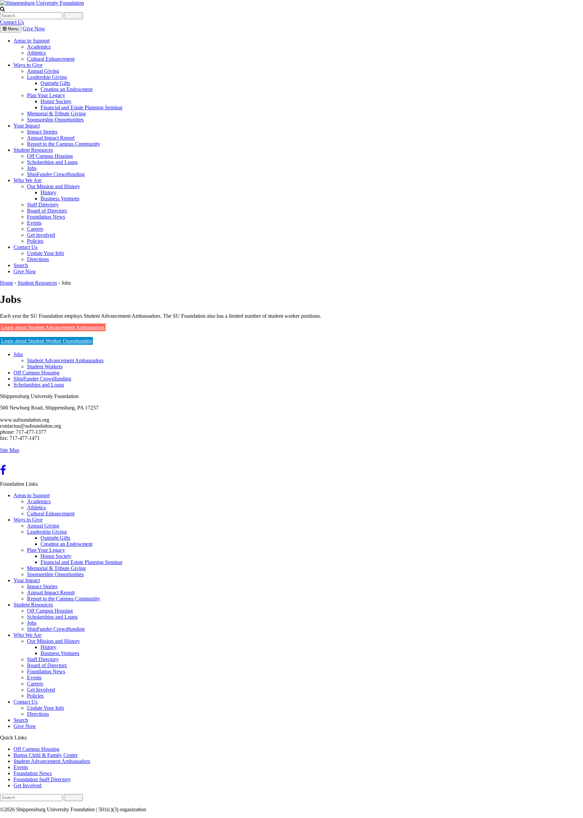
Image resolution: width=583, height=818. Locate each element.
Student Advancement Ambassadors (65, 360)
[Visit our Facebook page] (3, 472)
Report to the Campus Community (63, 144)
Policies (35, 241)
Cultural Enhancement (51, 59)
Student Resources (33, 150)
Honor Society (56, 101)
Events (34, 223)
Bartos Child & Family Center (45, 755)
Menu (12, 28)
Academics (39, 47)
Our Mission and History (53, 186)
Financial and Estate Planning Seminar (81, 107)
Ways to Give (28, 65)
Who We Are (27, 180)
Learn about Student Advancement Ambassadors (53, 327)
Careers (35, 229)
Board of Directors (47, 211)
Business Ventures (59, 198)
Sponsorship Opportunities (55, 119)
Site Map (9, 450)
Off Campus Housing (50, 156)
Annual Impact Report (51, 138)
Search (20, 265)
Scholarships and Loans (52, 162)
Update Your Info (45, 253)
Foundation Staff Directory (42, 779)
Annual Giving (43, 71)
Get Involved (41, 235)
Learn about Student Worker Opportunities (46, 341)
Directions (38, 259)
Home (6, 283)
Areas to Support (31, 41)
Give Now (34, 28)
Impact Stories (42, 132)
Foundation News (46, 217)
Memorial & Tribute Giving (56, 113)
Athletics (36, 53)
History (48, 192)
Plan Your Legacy (46, 95)
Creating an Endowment (66, 89)
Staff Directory (43, 204)
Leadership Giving (47, 77)
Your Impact (26, 126)
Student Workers (44, 366)
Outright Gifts (55, 83)
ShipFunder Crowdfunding (56, 174)
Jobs (31, 168)
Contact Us (12, 22)
